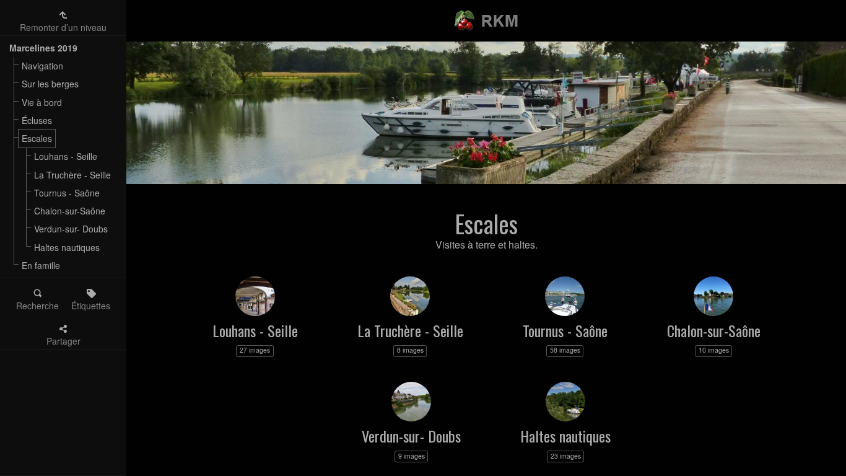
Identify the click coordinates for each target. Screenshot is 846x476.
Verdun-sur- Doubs (71, 229)
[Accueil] (486, 15)
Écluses (37, 120)
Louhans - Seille (65, 156)
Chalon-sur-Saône (69, 211)
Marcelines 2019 (43, 48)
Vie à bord (42, 102)
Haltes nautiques (67, 247)
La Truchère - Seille (72, 175)
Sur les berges (50, 83)
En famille (41, 265)
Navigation (42, 66)
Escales (37, 138)
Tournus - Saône (67, 193)
